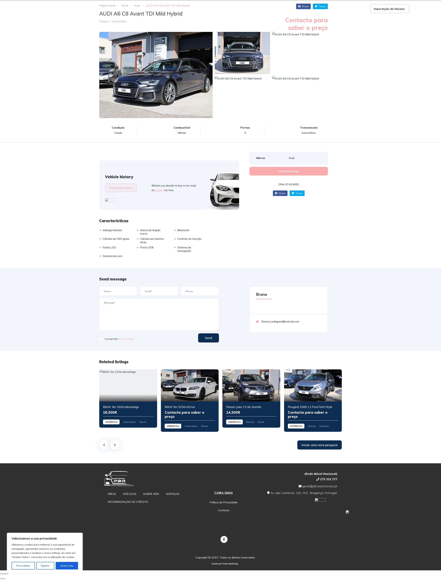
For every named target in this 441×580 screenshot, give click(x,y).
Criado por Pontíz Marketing (224, 563)
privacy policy (126, 338)
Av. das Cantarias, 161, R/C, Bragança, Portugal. (303, 493)
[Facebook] (224, 539)
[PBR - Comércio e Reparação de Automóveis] (45, 8)
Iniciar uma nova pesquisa (319, 445)
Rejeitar (45, 565)
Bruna (261, 294)
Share (281, 193)
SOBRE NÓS (112, 8)
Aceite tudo (66, 565)
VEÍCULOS (88, 8)
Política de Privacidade (224, 502)
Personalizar (23, 565)
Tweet (298, 193)
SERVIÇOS (135, 8)
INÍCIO (69, 8)
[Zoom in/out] (7, 573)
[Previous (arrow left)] (1, 578)
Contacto (223, 510)
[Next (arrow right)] (4, 578)
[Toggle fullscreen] (4, 573)
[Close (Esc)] (1, 573)
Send (208, 338)
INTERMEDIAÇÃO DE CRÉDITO (170, 8)
